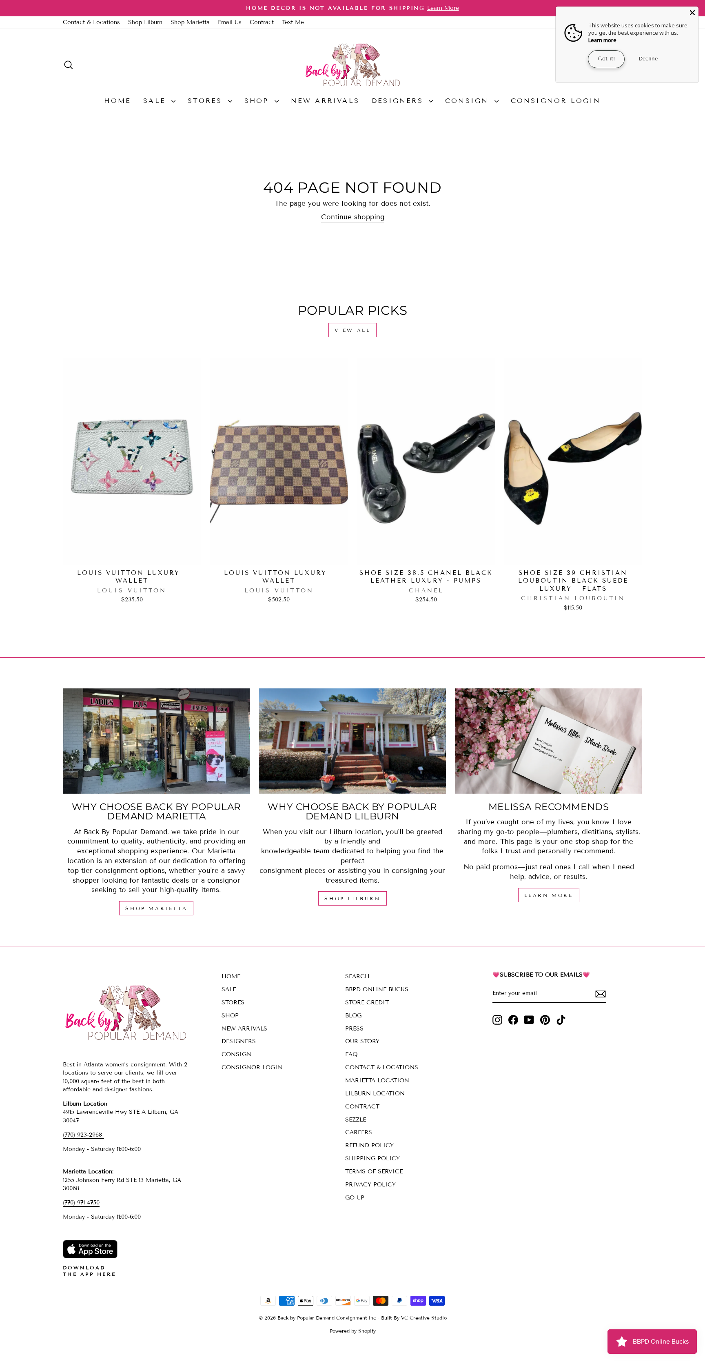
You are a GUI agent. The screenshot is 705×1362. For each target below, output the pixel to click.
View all (353, 330)
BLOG (353, 1015)
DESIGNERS (399, 101)
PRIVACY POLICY (370, 1184)
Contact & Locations (91, 22)
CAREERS (358, 1132)
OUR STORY (362, 1041)
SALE (156, 101)
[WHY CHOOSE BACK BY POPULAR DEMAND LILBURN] (352, 741)
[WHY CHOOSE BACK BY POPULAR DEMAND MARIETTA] (156, 741)
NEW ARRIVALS (325, 101)
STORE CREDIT (367, 1002)
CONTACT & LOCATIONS (381, 1067)
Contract (262, 22)
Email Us (230, 22)
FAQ (351, 1054)
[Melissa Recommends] (548, 741)
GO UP (354, 1197)
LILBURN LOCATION (375, 1093)
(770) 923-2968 (83, 1134)
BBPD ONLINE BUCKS (376, 989)
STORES (207, 101)
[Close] (692, 13)
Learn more (602, 40)
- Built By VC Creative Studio (412, 1318)
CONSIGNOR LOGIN (556, 101)
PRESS (354, 1028)
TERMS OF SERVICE (374, 1171)
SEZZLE (355, 1119)
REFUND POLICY (369, 1145)
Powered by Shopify (353, 1331)
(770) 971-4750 (81, 1202)
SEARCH (357, 976)
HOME (117, 101)
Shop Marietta (190, 22)
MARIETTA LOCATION (377, 1080)
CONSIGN (468, 101)
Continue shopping (352, 217)
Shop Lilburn (145, 22)
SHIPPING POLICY (372, 1158)
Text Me (293, 22)
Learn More (548, 895)
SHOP (258, 101)
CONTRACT (362, 1106)
